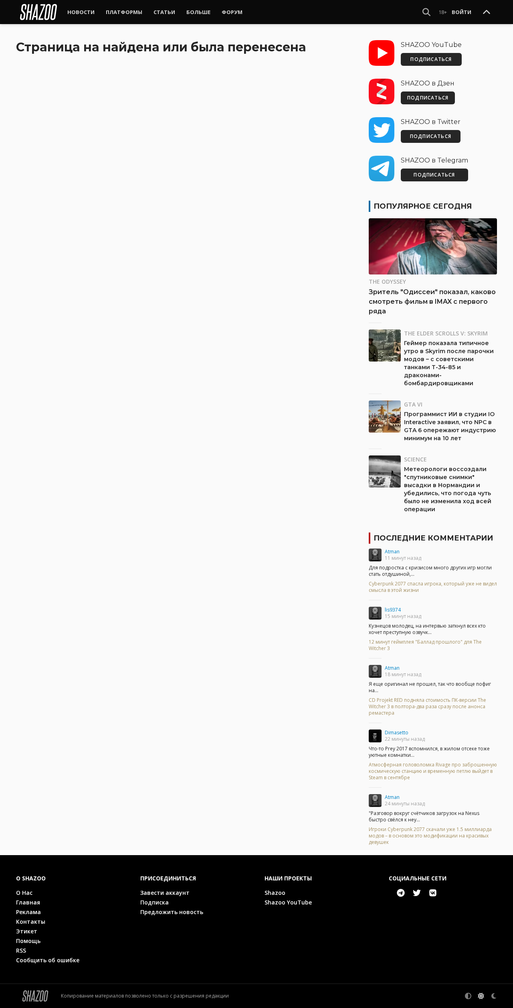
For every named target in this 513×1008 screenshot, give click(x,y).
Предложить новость (171, 912)
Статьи (164, 12)
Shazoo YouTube (288, 902)
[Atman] (375, 555)
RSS (21, 950)
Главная (28, 902)
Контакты (30, 921)
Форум (232, 12)
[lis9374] (375, 613)
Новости (81, 12)
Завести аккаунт (165, 892)
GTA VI (413, 404)
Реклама (28, 912)
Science (415, 459)
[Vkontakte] (433, 893)
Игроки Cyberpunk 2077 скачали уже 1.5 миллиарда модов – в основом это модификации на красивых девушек (430, 835)
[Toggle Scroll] (486, 12)
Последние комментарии (433, 538)
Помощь (28, 941)
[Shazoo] (38, 12)
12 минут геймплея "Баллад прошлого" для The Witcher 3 (425, 645)
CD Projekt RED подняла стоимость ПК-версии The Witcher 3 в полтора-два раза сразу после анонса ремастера (427, 706)
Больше (198, 12)
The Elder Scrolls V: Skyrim (446, 333)
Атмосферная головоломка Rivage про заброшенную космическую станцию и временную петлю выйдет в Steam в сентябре (433, 771)
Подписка (154, 902)
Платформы (124, 12)
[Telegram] (401, 893)
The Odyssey (387, 281)
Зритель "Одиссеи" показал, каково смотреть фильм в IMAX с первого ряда (432, 301)
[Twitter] (417, 893)
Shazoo (275, 892)
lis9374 (393, 609)
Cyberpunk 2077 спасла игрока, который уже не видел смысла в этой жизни (433, 587)
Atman (392, 551)
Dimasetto (396, 732)
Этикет (26, 931)
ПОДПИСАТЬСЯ (431, 59)
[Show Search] (426, 12)
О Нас (24, 892)
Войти (461, 12)
